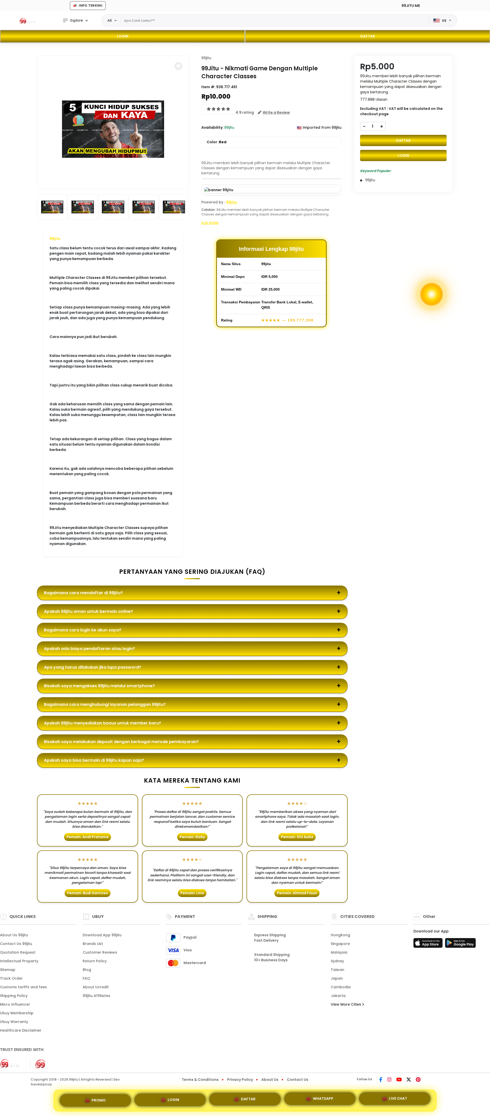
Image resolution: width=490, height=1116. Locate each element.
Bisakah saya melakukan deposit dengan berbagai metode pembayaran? (121, 742)
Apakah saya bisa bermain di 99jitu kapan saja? (94, 760)
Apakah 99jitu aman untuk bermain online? (88, 611)
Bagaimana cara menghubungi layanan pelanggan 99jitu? (105, 704)
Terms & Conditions (200, 1079)
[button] (178, 66)
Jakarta (338, 995)
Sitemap (7, 969)
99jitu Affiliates (96, 995)
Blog (87, 969)
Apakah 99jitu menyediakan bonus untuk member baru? (102, 723)
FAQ (86, 978)
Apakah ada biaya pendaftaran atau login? (89, 649)
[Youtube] (399, 1080)
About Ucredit (96, 987)
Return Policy (95, 961)
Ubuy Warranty (14, 1021)
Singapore (340, 943)
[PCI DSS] (12, 1063)
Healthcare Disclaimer (20, 1030)
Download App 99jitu (102, 935)
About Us (269, 1079)
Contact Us (297, 1079)
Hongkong (340, 935)
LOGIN (122, 36)
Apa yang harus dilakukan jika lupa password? (92, 667)
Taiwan (337, 969)
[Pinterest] (418, 1080)
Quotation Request (17, 952)
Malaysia (339, 952)
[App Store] (428, 944)
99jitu (55, 238)
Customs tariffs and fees (23, 987)
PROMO (99, 1098)
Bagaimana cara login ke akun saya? (82, 630)
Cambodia (341, 987)
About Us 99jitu (14, 935)
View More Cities (346, 1004)
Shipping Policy (14, 995)
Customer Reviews (100, 952)
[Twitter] (409, 1080)
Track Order (11, 978)
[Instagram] (389, 1080)
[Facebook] (380, 1080)
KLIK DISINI (209, 223)
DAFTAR (367, 36)
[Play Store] (460, 944)
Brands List (93, 943)
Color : (216, 142)
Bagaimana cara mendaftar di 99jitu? (83, 593)
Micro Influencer (15, 1004)
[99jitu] (29, 20)
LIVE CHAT (398, 1100)
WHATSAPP (323, 1099)
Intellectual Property (19, 961)
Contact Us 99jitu (16, 943)
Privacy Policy (240, 1079)
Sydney (337, 961)
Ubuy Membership (16, 1013)
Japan (337, 978)
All (109, 20)
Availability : (212, 127)
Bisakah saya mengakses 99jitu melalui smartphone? (99, 686)
